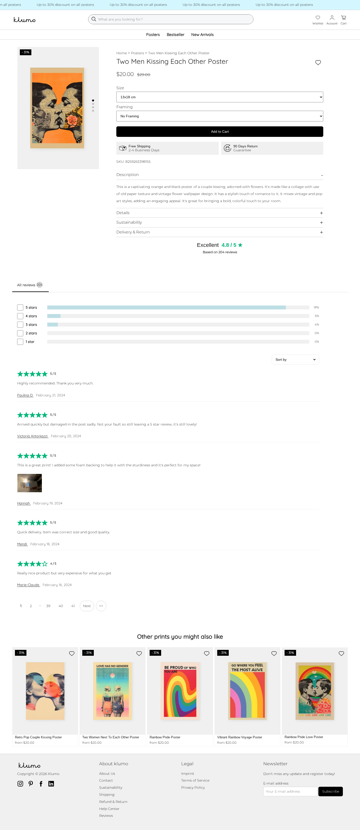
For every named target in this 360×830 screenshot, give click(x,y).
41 (73, 606)
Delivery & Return (133, 232)
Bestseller (175, 34)
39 (48, 606)
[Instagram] (21, 783)
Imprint (187, 773)
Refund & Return (113, 801)
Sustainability (129, 222)
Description (127, 174)
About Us (107, 773)
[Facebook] (42, 783)
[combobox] (170, 19)
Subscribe (330, 791)
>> (101, 606)
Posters (153, 34)
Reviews (106, 815)
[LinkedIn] (52, 783)
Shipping (107, 794)
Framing (124, 107)
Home (121, 53)
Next (87, 606)
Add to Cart (220, 131)
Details (123, 212)
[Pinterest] (32, 783)
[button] (93, 100)
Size (120, 88)
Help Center (109, 809)
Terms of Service (195, 780)
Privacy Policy (193, 787)
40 (61, 606)
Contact (106, 780)
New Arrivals (202, 34)
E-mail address (275, 783)
